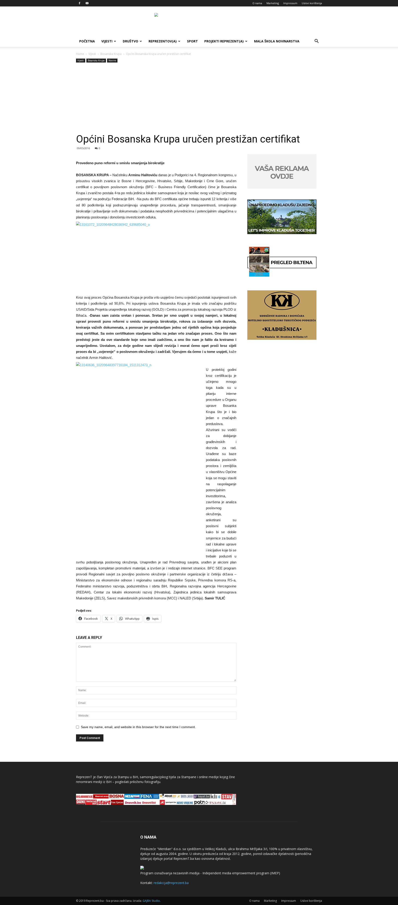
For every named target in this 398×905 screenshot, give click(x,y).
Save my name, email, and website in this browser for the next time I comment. (138, 727)
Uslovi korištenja (312, 3)
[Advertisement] (199, 98)
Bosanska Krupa (111, 54)
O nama (257, 3)
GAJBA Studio (151, 901)
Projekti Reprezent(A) (224, 41)
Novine (112, 60)
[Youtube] (87, 3)
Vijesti (106, 41)
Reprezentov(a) (163, 41)
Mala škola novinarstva (276, 41)
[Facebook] (79, 3)
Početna (87, 41)
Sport (192, 41)
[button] (316, 41)
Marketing (272, 3)
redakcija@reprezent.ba (171, 883)
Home (80, 54)
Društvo (130, 41)
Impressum (290, 3)
